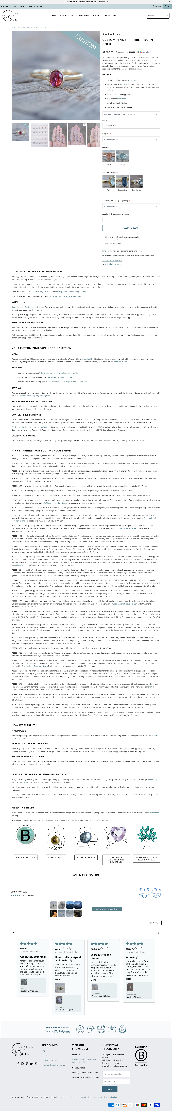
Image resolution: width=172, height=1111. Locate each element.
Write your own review (106, 909)
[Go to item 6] (61, 913)
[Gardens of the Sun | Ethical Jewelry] (11, 15)
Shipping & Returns (50, 1060)
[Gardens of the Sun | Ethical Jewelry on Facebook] (18, 1063)
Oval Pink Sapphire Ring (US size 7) (38, 292)
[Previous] (14, 75)
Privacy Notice (82, 1097)
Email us (106, 251)
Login (158, 6)
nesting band (24, 782)
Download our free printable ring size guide (59, 373)
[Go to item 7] (70, 913)
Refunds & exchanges (114, 264)
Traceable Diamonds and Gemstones (116, 859)
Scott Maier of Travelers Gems (54, 503)
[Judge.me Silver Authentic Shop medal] (101, 1029)
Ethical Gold (55, 857)
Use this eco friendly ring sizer (60, 377)
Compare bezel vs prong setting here (34, 395)
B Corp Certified (25, 857)
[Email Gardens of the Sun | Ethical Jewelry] (13, 1063)
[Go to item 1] (53, 905)
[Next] (98, 75)
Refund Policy (111, 1097)
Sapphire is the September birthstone (28, 307)
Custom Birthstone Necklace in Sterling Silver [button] (29, 991)
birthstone (121, 99)
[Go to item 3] (70, 905)
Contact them (154, 813)
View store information (113, 243)
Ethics (14, 6)
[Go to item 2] (61, 905)
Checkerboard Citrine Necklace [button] (101, 996)
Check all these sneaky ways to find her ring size (66, 381)
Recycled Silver (86, 857)
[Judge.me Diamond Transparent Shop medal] (80, 1029)
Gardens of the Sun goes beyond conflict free (31, 427)
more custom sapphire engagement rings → (64, 296)
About (4, 6)
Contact (39, 6)
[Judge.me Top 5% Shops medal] (122, 1029)
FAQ (30, 6)
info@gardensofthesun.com (53, 1065)
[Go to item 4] (78, 905)
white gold (131, 80)
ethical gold (125, 84)
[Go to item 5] (53, 913)
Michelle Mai (19, 565)
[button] (54, 16)
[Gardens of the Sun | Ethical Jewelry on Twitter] (31, 1063)
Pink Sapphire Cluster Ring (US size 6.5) (71, 292)
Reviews (45, 1055)
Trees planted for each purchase (146, 858)
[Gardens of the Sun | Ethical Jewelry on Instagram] (22, 1063)
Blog (22, 6)
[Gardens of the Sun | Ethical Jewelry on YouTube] (36, 1063)
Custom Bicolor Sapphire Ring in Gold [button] (136, 997)
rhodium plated (120, 362)
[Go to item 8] (78, 913)
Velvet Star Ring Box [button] (64, 1010)
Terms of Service (97, 1097)
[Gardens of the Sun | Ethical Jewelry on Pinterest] (27, 1063)
